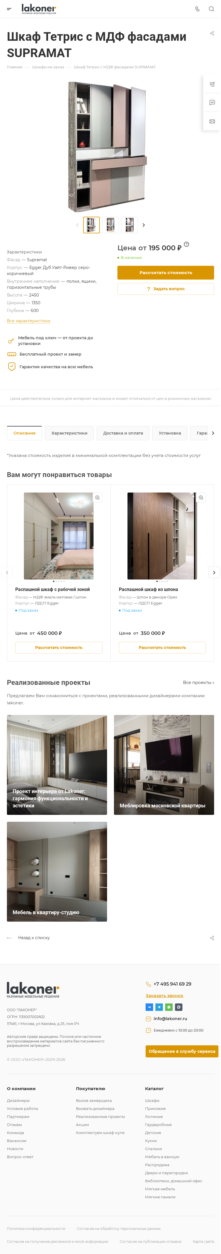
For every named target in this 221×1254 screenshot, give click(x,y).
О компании (21, 1088)
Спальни (153, 1148)
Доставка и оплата (123, 433)
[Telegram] (159, 1007)
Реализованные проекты (100, 1116)
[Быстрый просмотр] (97, 497)
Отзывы (14, 1124)
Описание (25, 433)
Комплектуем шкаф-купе (100, 1132)
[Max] (178, 1007)
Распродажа (157, 1164)
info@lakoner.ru (170, 1018)
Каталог (154, 1088)
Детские (153, 1132)
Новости (15, 1148)
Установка (170, 433)
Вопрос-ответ (20, 1156)
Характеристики (69, 433)
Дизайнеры (18, 1100)
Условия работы (22, 1108)
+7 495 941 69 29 (172, 984)
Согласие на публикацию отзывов (150, 1241)
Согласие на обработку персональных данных (119, 1228)
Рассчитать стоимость (166, 272)
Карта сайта (203, 1241)
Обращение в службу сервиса (182, 1051)
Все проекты (198, 682)
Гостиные (154, 1116)
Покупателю (90, 1088)
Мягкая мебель (160, 1189)
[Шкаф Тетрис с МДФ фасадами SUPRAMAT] (110, 147)
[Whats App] (169, 1007)
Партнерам (18, 1116)
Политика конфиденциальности (36, 1228)
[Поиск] (211, 9)
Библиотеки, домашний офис (173, 1181)
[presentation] (77, 225)
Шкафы (152, 1100)
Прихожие (155, 1108)
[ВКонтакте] (149, 1007)
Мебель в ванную (162, 1156)
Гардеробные (158, 1124)
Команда (15, 1132)
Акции (82, 1124)
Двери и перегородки (166, 1172)
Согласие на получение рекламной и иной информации (57, 1241)
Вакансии (16, 1140)
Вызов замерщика (94, 1100)
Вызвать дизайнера (95, 1108)
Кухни (151, 1140)
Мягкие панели (160, 1197)
